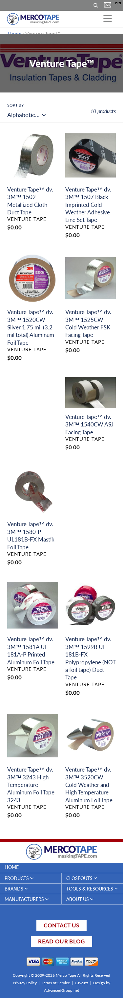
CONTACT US (61, 925)
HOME (12, 867)
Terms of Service (56, 983)
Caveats (81, 983)
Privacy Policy (25, 983)
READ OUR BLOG (61, 941)
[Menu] (107, 19)
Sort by (15, 105)
